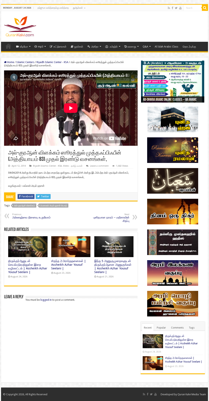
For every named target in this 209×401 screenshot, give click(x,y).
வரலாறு (132, 46)
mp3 (40, 46)
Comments (177, 327)
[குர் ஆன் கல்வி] (20, 25)
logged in (46, 299)
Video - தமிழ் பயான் (72, 166)
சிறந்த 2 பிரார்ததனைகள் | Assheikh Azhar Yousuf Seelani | (68, 264)
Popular (161, 327)
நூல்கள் (78, 46)
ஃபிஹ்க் (114, 46)
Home (8, 46)
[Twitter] (176, 8)
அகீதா (95, 46)
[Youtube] (180, 8)
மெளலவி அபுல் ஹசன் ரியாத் (53, 205)
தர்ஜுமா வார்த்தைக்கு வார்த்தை (53, 7)
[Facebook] (172, 8)
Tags (192, 327)
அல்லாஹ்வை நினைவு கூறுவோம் (31, 216)
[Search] (205, 8)
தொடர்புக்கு (189, 46)
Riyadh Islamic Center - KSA (52, 62)
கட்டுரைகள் (59, 46)
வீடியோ (24, 46)
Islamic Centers (25, 62)
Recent (148, 327)
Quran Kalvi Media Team (192, 394)
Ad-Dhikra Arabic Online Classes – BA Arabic (170, 100)
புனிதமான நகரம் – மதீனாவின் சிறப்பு (111, 218)
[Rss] (168, 8)
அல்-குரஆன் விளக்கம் (24, 205)
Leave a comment (99, 166)
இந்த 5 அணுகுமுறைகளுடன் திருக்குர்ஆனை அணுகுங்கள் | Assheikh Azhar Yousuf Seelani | (112, 266)
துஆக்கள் (78, 7)
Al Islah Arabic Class (166, 46)
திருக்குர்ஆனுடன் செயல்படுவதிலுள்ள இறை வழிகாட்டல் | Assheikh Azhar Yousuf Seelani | (27, 266)
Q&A (145, 46)
